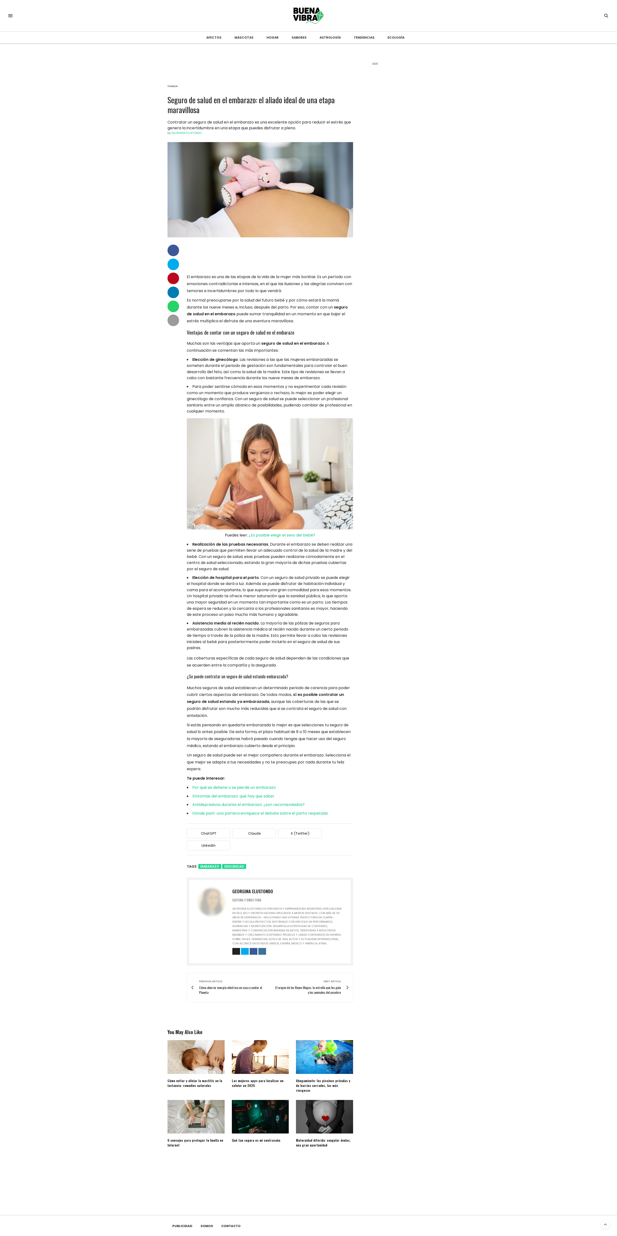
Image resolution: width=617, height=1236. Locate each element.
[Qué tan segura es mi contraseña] (260, 1116)
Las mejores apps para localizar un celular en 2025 (257, 1083)
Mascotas (244, 37)
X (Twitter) (300, 833)
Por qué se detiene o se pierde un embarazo (234, 787)
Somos (207, 1226)
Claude (254, 833)
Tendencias (364, 37)
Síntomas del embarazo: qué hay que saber (233, 796)
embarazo (209, 866)
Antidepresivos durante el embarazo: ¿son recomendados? (248, 804)
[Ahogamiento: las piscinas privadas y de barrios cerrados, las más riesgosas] (324, 1057)
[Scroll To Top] (605, 1224)
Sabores (299, 37)
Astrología (330, 37)
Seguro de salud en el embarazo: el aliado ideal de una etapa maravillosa (251, 104)
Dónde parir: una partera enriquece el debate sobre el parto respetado (260, 813)
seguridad (234, 866)
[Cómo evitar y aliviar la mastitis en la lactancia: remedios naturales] (196, 1057)
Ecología (396, 37)
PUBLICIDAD (182, 1226)
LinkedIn (208, 845)
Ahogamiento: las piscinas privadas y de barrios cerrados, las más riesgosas (323, 1085)
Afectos (213, 37)
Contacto (231, 1226)
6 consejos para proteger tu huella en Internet (195, 1142)
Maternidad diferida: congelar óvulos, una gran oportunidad (323, 1142)
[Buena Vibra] (308, 15)
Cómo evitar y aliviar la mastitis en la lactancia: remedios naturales (195, 1083)
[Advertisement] (408, 144)
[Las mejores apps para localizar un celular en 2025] (260, 1057)
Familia (173, 86)
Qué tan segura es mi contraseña (256, 1140)
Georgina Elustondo (186, 133)
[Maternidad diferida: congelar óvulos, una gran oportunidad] (324, 1116)
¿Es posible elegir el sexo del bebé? (282, 535)
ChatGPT (208, 833)
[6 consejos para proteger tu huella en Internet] (196, 1116)
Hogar (273, 37)
